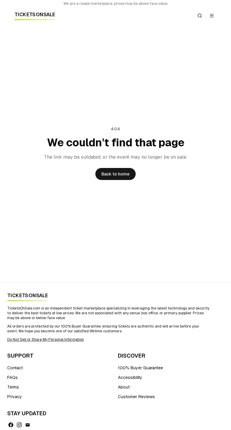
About (124, 387)
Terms (13, 387)
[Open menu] (212, 15)
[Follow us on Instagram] (19, 424)
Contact (15, 368)
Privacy (14, 396)
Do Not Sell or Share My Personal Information (45, 339)
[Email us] (27, 424)
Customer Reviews (136, 396)
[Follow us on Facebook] (10, 424)
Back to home (115, 174)
